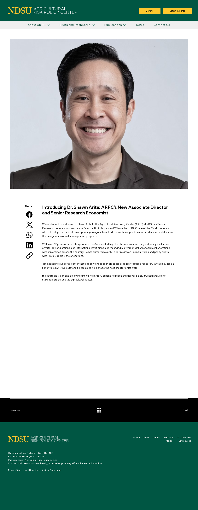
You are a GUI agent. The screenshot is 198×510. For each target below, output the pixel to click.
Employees (185, 440)
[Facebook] (29, 214)
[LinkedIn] (29, 245)
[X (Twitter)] (29, 225)
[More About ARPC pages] (48, 24)
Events (156, 437)
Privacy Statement (17, 470)
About (136, 437)
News (146, 437)
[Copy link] (29, 255)
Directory (168, 437)
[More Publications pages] (124, 24)
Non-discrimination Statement (45, 470)
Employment (184, 437)
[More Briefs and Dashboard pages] (93, 24)
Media (172, 440)
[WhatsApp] (29, 235)
